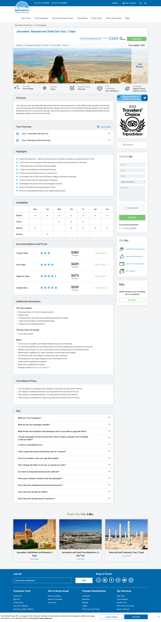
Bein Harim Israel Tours (23, 25)
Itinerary (19, 45)
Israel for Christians (55, 599)
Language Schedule (33, 45)
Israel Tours (52, 602)
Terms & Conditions (20, 606)
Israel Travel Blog (54, 596)
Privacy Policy (18, 602)
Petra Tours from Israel (90, 609)
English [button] (115, 3)
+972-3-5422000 (130, 228)
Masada (85, 602)
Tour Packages (41, 18)
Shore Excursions (114, 18)
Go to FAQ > (132, 300)
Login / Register (130, 3)
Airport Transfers (123, 609)
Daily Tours (121, 596)
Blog (127, 18)
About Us (16, 599)
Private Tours (122, 602)
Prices (45, 45)
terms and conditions (41, 367)
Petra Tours (96, 18)
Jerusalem (86, 596)
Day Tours (26, 18)
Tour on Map (55, 45)
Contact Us (17, 596)
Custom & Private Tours (63, 18)
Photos (66, 45)
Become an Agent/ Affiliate (23, 609)
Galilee (84, 606)
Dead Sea (85, 599)
